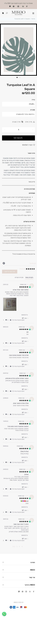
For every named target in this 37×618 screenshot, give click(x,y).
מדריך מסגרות (16, 122)
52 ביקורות (22, 269)
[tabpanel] (18, 50)
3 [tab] (19, 77)
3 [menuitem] (14, 546)
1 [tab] (17, 77)
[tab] (29, 278)
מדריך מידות (28, 122)
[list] (15, 305)
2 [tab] (18, 77)
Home (33, 18)
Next (34, 51)
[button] (25, 318)
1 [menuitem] (19, 546)
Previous (3, 51)
